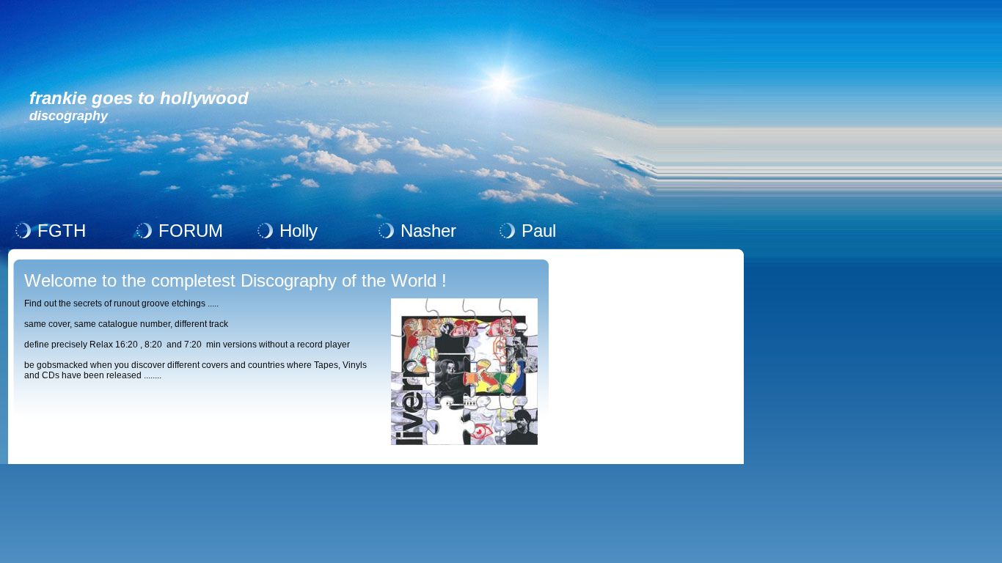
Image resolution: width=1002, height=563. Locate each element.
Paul (539, 230)
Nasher (428, 230)
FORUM (190, 230)
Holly (298, 230)
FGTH (61, 230)
